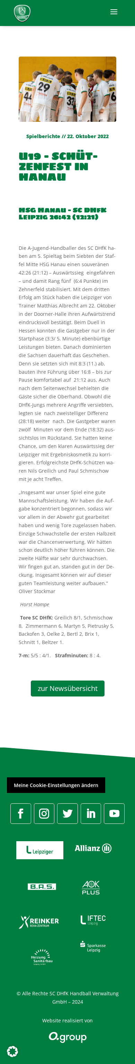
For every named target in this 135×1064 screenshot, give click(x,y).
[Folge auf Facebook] (20, 813)
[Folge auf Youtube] (114, 813)
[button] (12, 1051)
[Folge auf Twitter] (67, 813)
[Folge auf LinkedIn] (91, 813)
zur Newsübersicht (68, 688)
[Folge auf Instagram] (44, 813)
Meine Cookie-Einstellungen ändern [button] (56, 785)
